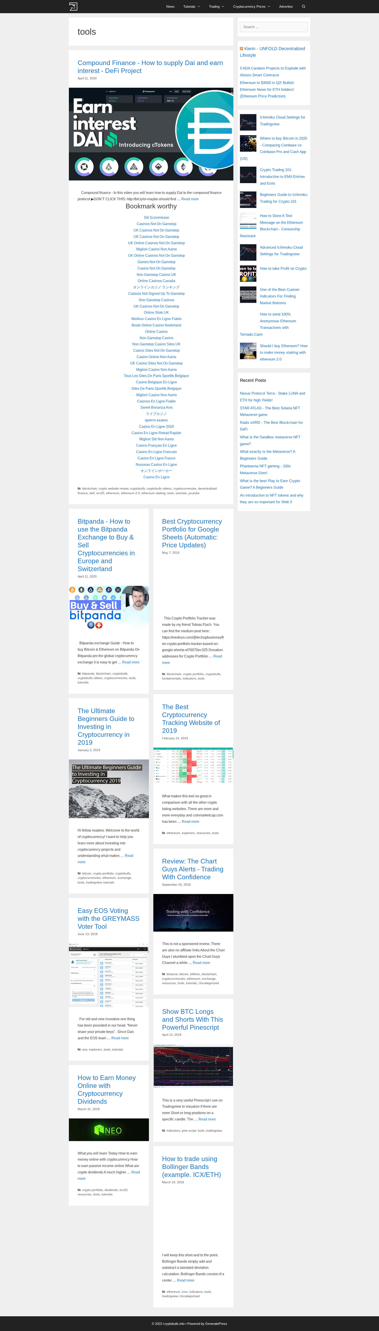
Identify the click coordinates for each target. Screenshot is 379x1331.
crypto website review (113, 488)
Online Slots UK (156, 312)
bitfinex (195, 974)
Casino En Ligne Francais (156, 452)
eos (84, 1049)
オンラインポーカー (156, 471)
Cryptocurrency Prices (249, 6)
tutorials (181, 493)
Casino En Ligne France (156, 458)
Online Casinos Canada (156, 281)
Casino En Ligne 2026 (156, 426)
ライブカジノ (156, 414)
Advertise (286, 6)
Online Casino (156, 331)
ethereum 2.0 (130, 493)
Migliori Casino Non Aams (156, 249)
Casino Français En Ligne (156, 445)
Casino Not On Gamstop (156, 268)
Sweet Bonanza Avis (156, 407)
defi (92, 493)
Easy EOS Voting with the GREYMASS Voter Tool (108, 918)
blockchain (89, 488)
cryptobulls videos (159, 488)
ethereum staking (153, 493)
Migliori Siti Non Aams (156, 439)
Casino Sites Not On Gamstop (156, 350)
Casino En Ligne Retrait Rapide (156, 433)
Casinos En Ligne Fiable (156, 401)
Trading (214, 6)
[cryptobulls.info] (74, 6)
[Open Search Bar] (303, 6)
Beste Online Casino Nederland (156, 325)
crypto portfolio (193, 674)
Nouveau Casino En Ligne (156, 464)
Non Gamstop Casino (156, 338)
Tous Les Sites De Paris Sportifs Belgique (156, 376)
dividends (111, 1190)
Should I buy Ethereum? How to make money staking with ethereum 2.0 (283, 352)
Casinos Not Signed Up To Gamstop (156, 293)
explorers (188, 833)
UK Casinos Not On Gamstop (156, 230)
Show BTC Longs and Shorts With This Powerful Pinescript (192, 1019)
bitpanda (88, 673)
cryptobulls (137, 488)
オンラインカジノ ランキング (156, 287)
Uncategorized (209, 983)
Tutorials (189, 6)
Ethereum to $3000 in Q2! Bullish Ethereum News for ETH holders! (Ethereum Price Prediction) (267, 89)
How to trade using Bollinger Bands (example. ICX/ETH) (191, 1166)
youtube (194, 493)
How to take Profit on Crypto (283, 268)
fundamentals (171, 678)
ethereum (112, 493)
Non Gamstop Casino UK (156, 275)
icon (185, 1291)
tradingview (94, 882)
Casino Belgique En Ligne (156, 382)
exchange (124, 877)
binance (172, 974)
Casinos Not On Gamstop (156, 224)
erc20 (100, 493)
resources (203, 833)
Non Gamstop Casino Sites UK (156, 344)
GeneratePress (216, 1324)
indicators (189, 678)
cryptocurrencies (184, 488)
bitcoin (86, 873)
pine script (189, 1130)
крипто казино (156, 420)
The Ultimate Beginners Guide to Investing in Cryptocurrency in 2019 (106, 726)
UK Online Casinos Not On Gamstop (156, 243)
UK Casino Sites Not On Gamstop (156, 363)
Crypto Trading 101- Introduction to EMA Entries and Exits (282, 176)
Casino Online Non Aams (156, 357)
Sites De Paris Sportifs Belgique (156, 388)
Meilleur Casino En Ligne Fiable (156, 319)
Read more (190, 199)
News (170, 6)
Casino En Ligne (156, 477)
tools (170, 493)
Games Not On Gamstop (156, 262)
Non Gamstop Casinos (156, 300)
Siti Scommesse (156, 217)
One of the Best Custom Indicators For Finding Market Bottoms (279, 296)
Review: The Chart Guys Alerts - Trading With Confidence (192, 869)
